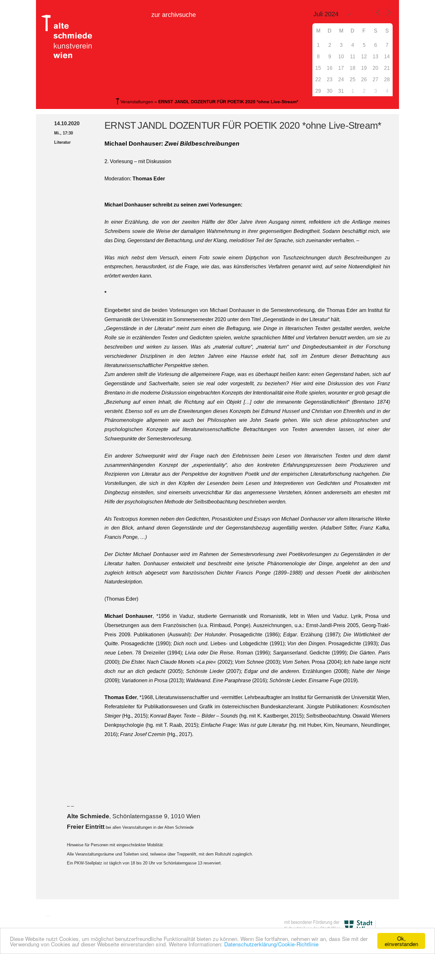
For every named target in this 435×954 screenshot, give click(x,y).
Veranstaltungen (136, 101)
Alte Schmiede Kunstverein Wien (69, 37)
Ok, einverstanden (401, 941)
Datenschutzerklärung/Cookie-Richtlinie (271, 944)
